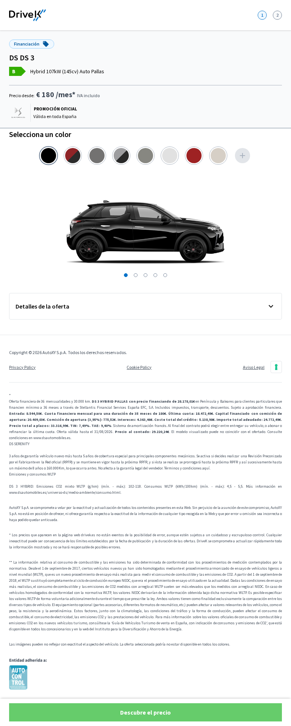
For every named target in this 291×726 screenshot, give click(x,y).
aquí (206, 468)
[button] (126, 275)
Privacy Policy (22, 367)
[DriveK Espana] (27, 15)
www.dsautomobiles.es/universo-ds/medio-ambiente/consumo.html (64, 492)
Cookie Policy (139, 367)
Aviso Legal (253, 367)
